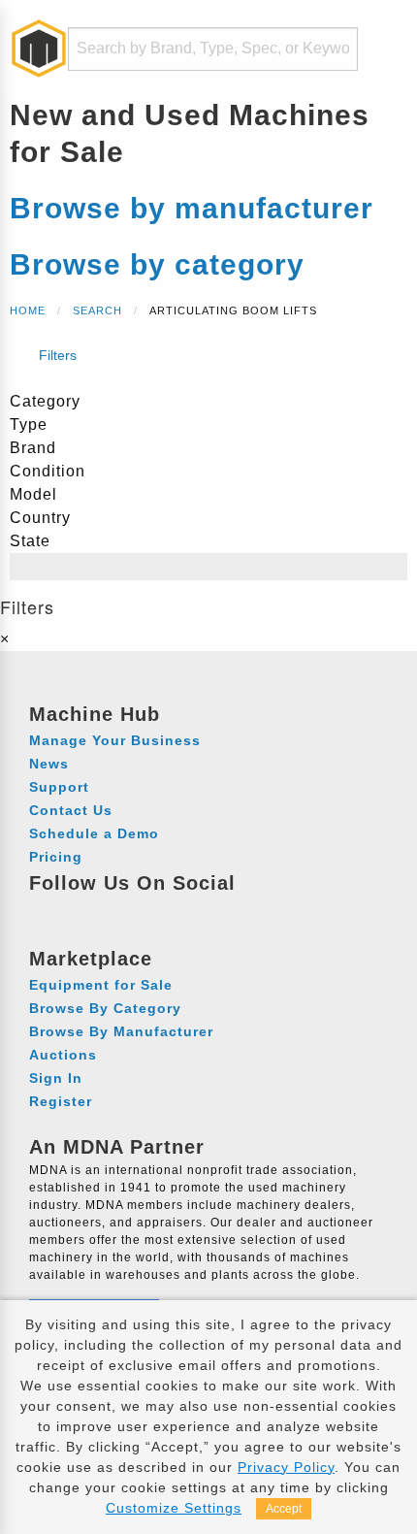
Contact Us (70, 810)
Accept (284, 1509)
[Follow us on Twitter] (155, 911)
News (49, 763)
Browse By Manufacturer (121, 1031)
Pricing (55, 857)
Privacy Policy (286, 1467)
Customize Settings (173, 1508)
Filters (56, 355)
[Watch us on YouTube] (119, 911)
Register (60, 1101)
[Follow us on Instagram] (83, 911)
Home (28, 310)
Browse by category (157, 264)
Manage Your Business (115, 740)
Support (59, 787)
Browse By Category (105, 1008)
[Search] (330, 49)
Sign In (55, 1078)
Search (97, 310)
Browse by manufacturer (191, 208)
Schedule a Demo (94, 833)
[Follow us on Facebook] (47, 911)
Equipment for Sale (101, 985)
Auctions (63, 1054)
